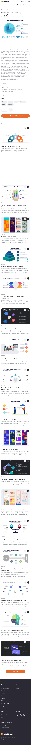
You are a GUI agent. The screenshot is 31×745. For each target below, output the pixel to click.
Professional (22, 101)
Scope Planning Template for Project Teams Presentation (14, 388)
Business (3, 698)
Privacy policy (5, 725)
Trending (12, 4)
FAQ (2, 717)
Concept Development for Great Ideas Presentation (12, 297)
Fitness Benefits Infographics (9, 449)
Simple (16, 101)
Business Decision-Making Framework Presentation (12, 569)
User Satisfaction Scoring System (10, 146)
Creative (10, 101)
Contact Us (4, 715)
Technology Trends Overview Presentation (13, 600)
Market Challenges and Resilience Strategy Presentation (13, 205)
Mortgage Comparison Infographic (11, 539)
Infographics (12, 9)
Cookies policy (5, 727)
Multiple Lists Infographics (8, 236)
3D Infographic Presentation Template (12, 266)
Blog (17, 688)
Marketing (25, 4)
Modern (3, 104)
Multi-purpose (5, 703)
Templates (4, 4)
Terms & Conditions (6, 722)
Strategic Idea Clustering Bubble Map (12, 328)
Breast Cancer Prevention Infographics (12, 509)
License (3, 720)
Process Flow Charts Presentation (11, 660)
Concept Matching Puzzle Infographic (12, 630)
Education (4, 701)
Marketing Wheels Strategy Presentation (13, 479)
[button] (3, 27)
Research (4, 101)
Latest (19, 4)
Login (28, 1)
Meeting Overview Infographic (10, 358)
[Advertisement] (15, 55)
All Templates (5, 688)
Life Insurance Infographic (8, 419)
